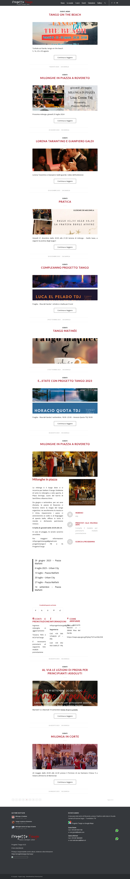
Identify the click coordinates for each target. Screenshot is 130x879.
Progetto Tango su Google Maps (82, 823)
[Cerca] (105, 3)
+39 (56, 633)
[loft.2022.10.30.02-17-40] (65, 160)
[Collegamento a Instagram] (114, 2)
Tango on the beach (65, 14)
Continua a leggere (65, 57)
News (68, 11)
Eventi (62, 11)
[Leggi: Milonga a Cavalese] (13, 817)
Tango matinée (65, 330)
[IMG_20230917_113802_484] (65, 351)
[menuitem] (63, 3)
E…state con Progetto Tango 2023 (65, 380)
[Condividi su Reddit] (60, 610)
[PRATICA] (65, 221)
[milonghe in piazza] (65, 464)
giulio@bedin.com (78, 832)
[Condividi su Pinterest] (54, 610)
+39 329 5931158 (76, 830)
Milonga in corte (65, 736)
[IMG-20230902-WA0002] (65, 401)
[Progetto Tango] (22, 3)
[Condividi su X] (42, 610)
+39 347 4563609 (76, 838)
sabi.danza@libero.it (79, 840)
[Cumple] (65, 287)
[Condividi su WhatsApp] (48, 610)
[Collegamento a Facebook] (112, 2)
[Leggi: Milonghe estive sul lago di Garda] (13, 827)
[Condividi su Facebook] (36, 610)
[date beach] (65, 33)
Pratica (65, 201)
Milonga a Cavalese (21, 816)
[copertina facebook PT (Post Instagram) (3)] (65, 98)
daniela (66, 67)
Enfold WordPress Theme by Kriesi (34, 876)
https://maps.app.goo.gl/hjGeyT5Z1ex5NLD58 (85, 637)
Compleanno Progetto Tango (65, 267)
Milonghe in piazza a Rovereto (65, 77)
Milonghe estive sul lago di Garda (25, 826)
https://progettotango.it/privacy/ (22, 854)
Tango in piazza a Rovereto (23, 821)
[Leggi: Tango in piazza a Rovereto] (13, 822)
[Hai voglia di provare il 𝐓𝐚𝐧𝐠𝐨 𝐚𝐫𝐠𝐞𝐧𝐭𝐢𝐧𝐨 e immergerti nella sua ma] (65, 693)
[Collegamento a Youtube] (117, 2)
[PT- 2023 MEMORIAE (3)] (65, 756)
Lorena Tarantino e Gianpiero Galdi (65, 141)
